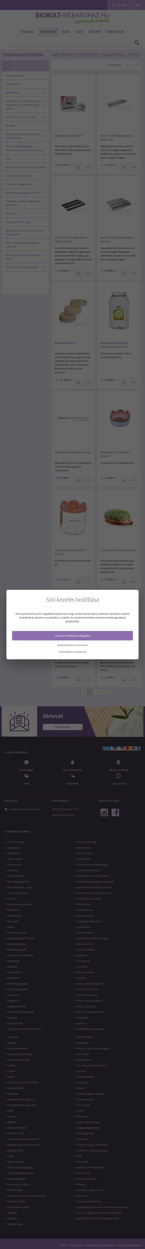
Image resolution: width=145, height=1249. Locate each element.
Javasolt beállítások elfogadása (72, 635)
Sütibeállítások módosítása (72, 645)
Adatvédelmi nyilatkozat (72, 651)
